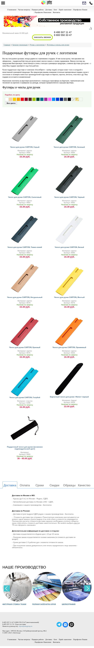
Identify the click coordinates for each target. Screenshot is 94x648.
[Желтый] (14, 99)
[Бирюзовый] (41, 99)
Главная (7, 45)
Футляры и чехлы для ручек (58, 45)
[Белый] (6, 99)
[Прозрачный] (81, 99)
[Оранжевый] (18, 99)
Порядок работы (38, 10)
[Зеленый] (38, 99)
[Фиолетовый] (45, 99)
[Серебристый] (73, 99)
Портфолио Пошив (80, 10)
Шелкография (40, 604)
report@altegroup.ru (25, 626)
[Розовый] (49, 99)
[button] (87, 588)
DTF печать (68, 604)
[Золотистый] (77, 99)
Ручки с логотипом (37, 45)
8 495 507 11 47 (63, 32)
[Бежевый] (10, 99)
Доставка (48, 10)
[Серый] (65, 99)
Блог (55, 10)
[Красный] (22, 99)
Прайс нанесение (65, 10)
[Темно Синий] (61, 99)
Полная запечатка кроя (15, 604)
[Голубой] (53, 99)
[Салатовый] (34, 99)
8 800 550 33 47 (63, 35)
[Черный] (69, 99)
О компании (11, 10)
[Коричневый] (30, 99)
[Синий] (57, 99)
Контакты (56, 12)
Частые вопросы (24, 10)
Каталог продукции (20, 45)
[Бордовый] (26, 99)
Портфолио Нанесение (43, 12)
